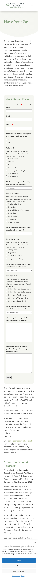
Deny (19, 566)
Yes (9, 139)
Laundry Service (13, 222)
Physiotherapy (13, 176)
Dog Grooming (13, 216)
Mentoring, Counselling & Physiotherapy (16, 172)
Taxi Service (12, 219)
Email (8, 116)
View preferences (19, 571)
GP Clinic (11, 162)
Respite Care (12, 253)
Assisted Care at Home (15, 256)
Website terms (16, 576)
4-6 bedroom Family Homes (17, 295)
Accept (19, 560)
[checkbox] (6, 158)
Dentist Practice (13, 159)
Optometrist (12, 168)
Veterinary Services (14, 204)
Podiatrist (11, 165)
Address (9, 125)
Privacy (23, 576)
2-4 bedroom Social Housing (17, 301)
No (9, 142)
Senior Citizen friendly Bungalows (19, 292)
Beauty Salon (12, 213)
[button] (35, 542)
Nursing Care (12, 250)
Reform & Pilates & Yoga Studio (18, 210)
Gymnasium (12, 207)
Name (8, 107)
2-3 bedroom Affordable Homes (18, 298)
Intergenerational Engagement (18, 259)
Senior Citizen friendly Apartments (19, 289)
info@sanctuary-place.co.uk (20, 441)
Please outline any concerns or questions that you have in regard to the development (18, 349)
